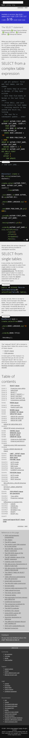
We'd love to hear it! (12, 640)
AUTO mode (15, 462)
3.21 (8, 16)
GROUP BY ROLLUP (17, 418)
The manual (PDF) (9, 708)
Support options (9, 669)
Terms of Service (9, 689)
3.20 (12, 16)
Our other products (10, 716)
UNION (13, 504)
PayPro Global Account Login (12, 673)
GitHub (6, 658)
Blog (13, 5)
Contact (7, 671)
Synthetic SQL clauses (12, 611)
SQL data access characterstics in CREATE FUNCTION (16, 565)
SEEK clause (14, 457)
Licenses (7, 683)
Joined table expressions (13, 581)
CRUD (23, 41)
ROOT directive (16, 468)
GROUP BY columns (17, 416)
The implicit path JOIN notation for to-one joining (15, 545)
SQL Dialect (8, 540)
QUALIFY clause (15, 435)
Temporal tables (10, 595)
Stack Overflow (8, 660)
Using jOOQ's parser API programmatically (13, 614)
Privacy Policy (8, 687)
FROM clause (14, 403)
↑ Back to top (14, 647)
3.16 (4, 20)
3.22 (20, 14)
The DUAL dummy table (13, 593)
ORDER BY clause (15, 437)
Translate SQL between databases (13, 718)
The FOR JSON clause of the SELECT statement (14, 554)
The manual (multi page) (11, 706)
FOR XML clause (15, 459)
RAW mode (14, 466)
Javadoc (7, 710)
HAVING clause (15, 431)
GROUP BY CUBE (16, 420)
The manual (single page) (11, 704)
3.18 (21, 16)
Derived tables (9, 586)
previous (20, 7)
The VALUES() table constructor (15, 583)
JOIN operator (9, 353)
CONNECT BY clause (16, 412)
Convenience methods (18, 400)
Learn (3, 5)
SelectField (14, 390)
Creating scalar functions (13, 562)
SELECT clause (9, 351)
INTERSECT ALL (16, 510)
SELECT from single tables (12, 256)
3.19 (16, 16)
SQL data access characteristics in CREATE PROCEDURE (16, 569)
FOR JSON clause (15, 472)
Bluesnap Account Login (11, 675)
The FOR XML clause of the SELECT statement (13, 550)
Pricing (8, 5)
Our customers (8, 654)
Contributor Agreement (11, 691)
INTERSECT (14, 508)
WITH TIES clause (15, 456)
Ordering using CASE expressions (15, 445)
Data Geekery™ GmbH (16, 728)
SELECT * (14, 392)
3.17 (25, 16)
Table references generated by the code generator (15, 578)
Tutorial (7, 702)
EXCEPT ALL (14, 514)
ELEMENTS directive (17, 470)
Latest (4, 16)
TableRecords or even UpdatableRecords (9, 270)
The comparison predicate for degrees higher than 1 (15, 605)
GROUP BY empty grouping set (14, 428)
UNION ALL (14, 506)
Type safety (14, 496)
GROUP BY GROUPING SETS (13, 424)
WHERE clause (14, 410)
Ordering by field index (18, 439)
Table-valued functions (12, 590)
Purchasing (7, 685)
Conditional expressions (13, 602)
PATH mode (14, 464)
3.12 (23, 20)
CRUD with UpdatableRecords (15, 626)
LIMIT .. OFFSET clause (17, 454)
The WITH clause (10, 542)
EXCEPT (13, 512)
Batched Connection (11, 628)
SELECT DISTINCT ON (18, 398)
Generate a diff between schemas (13, 719)
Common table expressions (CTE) (16, 588)
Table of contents (9, 379)
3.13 (19, 20)
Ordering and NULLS (17, 441)
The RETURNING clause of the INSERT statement (15, 558)
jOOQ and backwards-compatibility (12, 536)
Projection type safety (18, 388)
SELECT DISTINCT (16, 396)
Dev (17, 14)
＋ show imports (6, 162)
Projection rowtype (17, 498)
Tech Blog (7, 656)
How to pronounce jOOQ (11, 721)
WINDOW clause (15, 433)
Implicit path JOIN (17, 407)
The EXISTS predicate (12, 608)
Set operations (15, 493)
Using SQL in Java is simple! (11, 712)
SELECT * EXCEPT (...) (17, 394)
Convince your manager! (11, 714)
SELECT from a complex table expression (13, 68)
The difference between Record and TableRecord (15, 622)
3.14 (15, 20)
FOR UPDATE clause (16, 491)
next (26, 7)
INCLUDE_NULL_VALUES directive (15, 483)
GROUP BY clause (15, 414)
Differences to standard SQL (13, 502)
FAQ (6, 700)
